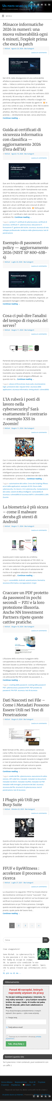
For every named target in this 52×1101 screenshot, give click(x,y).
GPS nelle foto (14, 779)
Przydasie (41, 1082)
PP (34, 1085)
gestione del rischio (21, 227)
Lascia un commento (39, 52)
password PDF (23, 687)
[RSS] (45, 5)
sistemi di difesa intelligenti (21, 492)
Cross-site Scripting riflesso (38, 483)
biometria (41, 580)
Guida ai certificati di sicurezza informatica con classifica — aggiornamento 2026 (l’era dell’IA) (23, 139)
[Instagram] (38, 5)
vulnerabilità (44, 389)
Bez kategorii (29, 48)
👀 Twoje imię (11, 1017)
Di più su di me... (12, 973)
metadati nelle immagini (12, 784)
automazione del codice (18, 483)
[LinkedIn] (49, 5)
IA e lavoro (18, 489)
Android (22, 580)
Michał (7, 48)
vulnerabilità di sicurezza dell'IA (22, 494)
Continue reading (11, 118)
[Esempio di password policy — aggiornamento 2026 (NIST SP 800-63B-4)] (26, 280)
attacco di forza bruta (17, 384)
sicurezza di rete (43, 227)
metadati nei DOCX (10, 782)
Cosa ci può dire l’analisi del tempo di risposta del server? (25, 320)
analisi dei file (14, 776)
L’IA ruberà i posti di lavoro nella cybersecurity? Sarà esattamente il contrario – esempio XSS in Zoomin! (25, 411)
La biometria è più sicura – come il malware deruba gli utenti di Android (25, 514)
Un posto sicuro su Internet (20, 6)
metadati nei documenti (37, 779)
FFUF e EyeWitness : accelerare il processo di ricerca (24, 873)
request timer (24, 387)
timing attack (34, 389)
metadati (23, 779)
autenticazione (31, 580)
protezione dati (13, 387)
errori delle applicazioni (11, 486)
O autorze (5, 1085)
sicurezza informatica (20, 389)
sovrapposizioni (25, 583)
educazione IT (37, 225)
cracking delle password (18, 685)
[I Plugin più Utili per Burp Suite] (26, 828)
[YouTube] (41, 5)
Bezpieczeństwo (21, 1082)
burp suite (30, 384)
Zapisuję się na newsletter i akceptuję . (23, 1038)
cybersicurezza (25, 225)
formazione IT (8, 227)
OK (45, 940)
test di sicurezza (31, 690)
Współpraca (15, 1085)
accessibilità (13, 580)
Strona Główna (6, 1082)
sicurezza (32, 227)
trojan (34, 583)
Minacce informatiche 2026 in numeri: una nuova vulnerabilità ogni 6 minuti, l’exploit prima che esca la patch (25, 34)
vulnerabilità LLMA (41, 494)
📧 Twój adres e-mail (14, 1027)
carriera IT (13, 222)
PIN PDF (14, 690)
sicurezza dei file (9, 787)
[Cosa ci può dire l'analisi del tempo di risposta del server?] (26, 348)
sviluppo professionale (11, 230)
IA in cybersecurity (29, 489)
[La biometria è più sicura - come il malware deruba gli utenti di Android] (26, 545)
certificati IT (14, 225)
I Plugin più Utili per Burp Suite (21, 802)
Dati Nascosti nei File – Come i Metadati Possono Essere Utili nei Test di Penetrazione (26, 707)
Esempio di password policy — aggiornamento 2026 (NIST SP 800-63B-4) (25, 250)
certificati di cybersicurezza (27, 222)
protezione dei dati (29, 784)
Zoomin (6, 497)
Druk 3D (32, 1082)
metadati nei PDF (38, 782)
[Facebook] (34, 5)
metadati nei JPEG (24, 782)
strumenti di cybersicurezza (26, 787)
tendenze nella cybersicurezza (31, 230)
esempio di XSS (26, 486)
